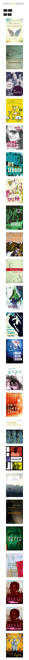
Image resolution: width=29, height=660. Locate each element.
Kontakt (9, 14)
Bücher (5, 10)
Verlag (5, 14)
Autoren (10, 10)
